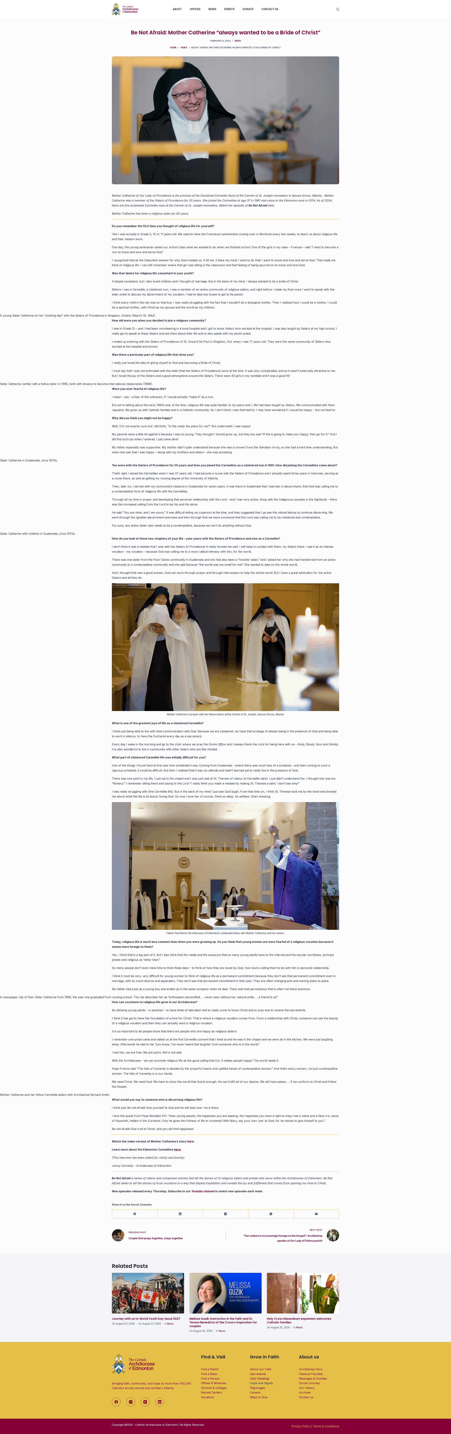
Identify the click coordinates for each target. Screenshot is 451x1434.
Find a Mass (209, 1374)
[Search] (337, 9)
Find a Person (210, 1378)
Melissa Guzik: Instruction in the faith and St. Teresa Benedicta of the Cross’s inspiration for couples (223, 1322)
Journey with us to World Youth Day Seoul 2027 (146, 1319)
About (177, 9)
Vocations (207, 1397)
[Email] (316, 1213)
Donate (248, 9)
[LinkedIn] (180, 1213)
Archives (305, 1392)
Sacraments (258, 1374)
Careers (255, 1392)
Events (229, 9)
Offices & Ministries (213, 1383)
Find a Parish (209, 1369)
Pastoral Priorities (311, 1374)
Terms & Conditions (326, 1426)
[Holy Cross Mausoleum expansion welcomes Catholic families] (303, 1293)
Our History (307, 1388)
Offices (195, 9)
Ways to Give (258, 1397)
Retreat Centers (211, 1392)
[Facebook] (134, 1213)
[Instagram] (130, 1402)
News (212, 9)
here (271, 205)
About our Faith (260, 1369)
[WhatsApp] (271, 1213)
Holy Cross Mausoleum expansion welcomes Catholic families (299, 1320)
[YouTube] (145, 1402)
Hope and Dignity (261, 1383)
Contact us (306, 1397)
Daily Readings (259, 1378)
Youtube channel (202, 1191)
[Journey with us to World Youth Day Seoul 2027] (148, 1293)
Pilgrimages (257, 1388)
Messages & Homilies (313, 1378)
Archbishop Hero (310, 1369)
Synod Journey (309, 1383)
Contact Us (269, 9)
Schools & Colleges (214, 1388)
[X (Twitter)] (225, 1213)
